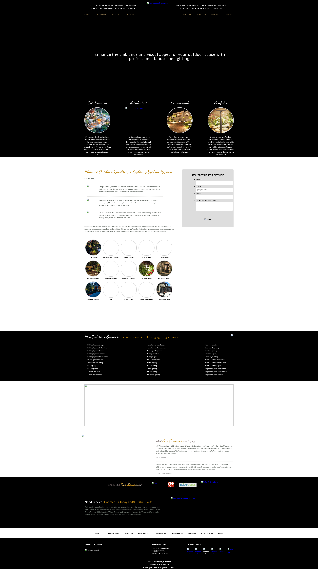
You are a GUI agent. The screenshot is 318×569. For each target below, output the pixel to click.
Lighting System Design (95, 345)
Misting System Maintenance (215, 363)
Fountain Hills (95, 512)
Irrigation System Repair (214, 375)
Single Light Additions (95, 360)
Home (86, 14)
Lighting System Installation (97, 348)
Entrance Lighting (211, 354)
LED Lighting (91, 366)
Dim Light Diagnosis (154, 351)
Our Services (97, 102)
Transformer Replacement (156, 348)
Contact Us (229, 14)
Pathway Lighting (211, 345)
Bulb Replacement (153, 360)
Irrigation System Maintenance (216, 372)
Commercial (186, 14)
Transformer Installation (156, 345)
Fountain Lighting (153, 375)
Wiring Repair (152, 357)
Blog (220, 533)
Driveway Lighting (211, 357)
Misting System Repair (213, 366)
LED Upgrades (92, 369)
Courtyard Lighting (212, 348)
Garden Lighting (211, 351)
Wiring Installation (153, 354)
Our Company (100, 14)
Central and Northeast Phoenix (126, 512)
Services (115, 14)
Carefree (152, 509)
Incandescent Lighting (95, 363)
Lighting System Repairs (96, 354)
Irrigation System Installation (215, 369)
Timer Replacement (94, 375)
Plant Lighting (152, 372)
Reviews (214, 14)
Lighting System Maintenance (97, 357)
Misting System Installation (215, 360)
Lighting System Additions (96, 351)
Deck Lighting (152, 366)
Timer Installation (93, 372)
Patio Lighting (152, 363)
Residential (129, 14)
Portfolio (201, 14)
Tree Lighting (152, 369)
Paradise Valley (107, 512)
